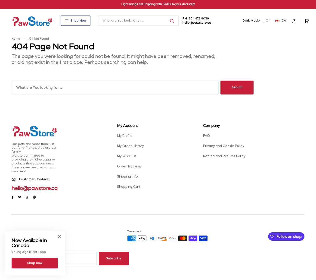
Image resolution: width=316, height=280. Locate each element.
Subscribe (113, 258)
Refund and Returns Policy (224, 156)
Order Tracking (129, 166)
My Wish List (126, 156)
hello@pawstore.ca (35, 188)
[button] (294, 21)
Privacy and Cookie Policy (223, 146)
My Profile (125, 136)
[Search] (173, 21)
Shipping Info (127, 176)
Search (237, 87)
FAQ (206, 136)
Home (16, 39)
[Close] (59, 236)
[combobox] (138, 21)
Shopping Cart (128, 187)
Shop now (34, 263)
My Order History (130, 146)
